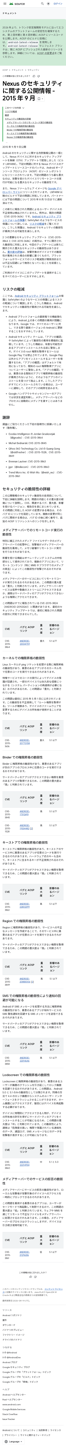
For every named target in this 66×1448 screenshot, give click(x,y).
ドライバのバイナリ (12, 1339)
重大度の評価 (14, 252)
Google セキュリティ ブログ (16, 1367)
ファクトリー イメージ (13, 1334)
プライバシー (10, 1435)
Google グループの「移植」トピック (20, 1382)
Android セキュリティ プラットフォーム (37, 296)
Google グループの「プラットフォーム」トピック (26, 1372)
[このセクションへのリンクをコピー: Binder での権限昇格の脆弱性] (46, 758)
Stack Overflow (9, 1414)
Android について (11, 1430)
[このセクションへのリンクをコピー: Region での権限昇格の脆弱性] (46, 921)
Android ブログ (9, 1362)
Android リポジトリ (12, 1315)
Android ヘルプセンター (14, 1394)
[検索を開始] (42, 3)
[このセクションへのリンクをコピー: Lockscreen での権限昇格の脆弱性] (53, 1075)
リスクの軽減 (36, 224)
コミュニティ (29, 1430)
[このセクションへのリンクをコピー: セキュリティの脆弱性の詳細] (53, 489)
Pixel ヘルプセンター (12, 1399)
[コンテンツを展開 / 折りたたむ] (23, 108)
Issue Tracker (8, 1419)
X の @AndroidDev (11, 1357)
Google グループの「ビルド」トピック (21, 1377)
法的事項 (43, 1430)
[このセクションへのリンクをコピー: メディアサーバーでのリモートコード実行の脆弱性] (15, 535)
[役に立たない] (38, 76)
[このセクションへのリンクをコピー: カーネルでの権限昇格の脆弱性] (48, 658)
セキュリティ (33, 70)
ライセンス (55, 1430)
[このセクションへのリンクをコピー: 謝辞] (13, 418)
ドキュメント (9, 13)
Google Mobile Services (13, 1409)
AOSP (5, 70)
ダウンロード (8, 1325)
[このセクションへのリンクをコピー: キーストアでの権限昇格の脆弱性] (51, 843)
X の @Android (9, 1352)
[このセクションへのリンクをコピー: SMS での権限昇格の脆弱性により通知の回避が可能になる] (27, 1000)
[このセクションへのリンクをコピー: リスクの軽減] (28, 289)
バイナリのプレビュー (13, 1330)
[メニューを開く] (5, 3)
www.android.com (11, 1404)
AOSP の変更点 (45, 53)
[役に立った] (34, 76)
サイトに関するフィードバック (35, 1435)
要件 (4, 1320)
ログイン (58, 3)
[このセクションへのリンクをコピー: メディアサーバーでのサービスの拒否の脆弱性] (9, 1184)
